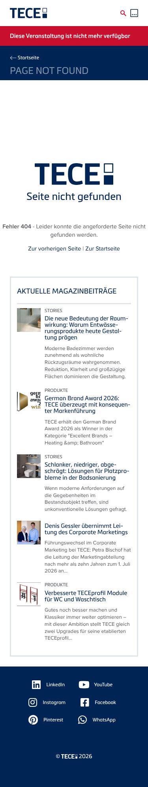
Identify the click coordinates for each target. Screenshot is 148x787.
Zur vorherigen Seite (54, 249)
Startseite (28, 57)
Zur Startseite (102, 249)
